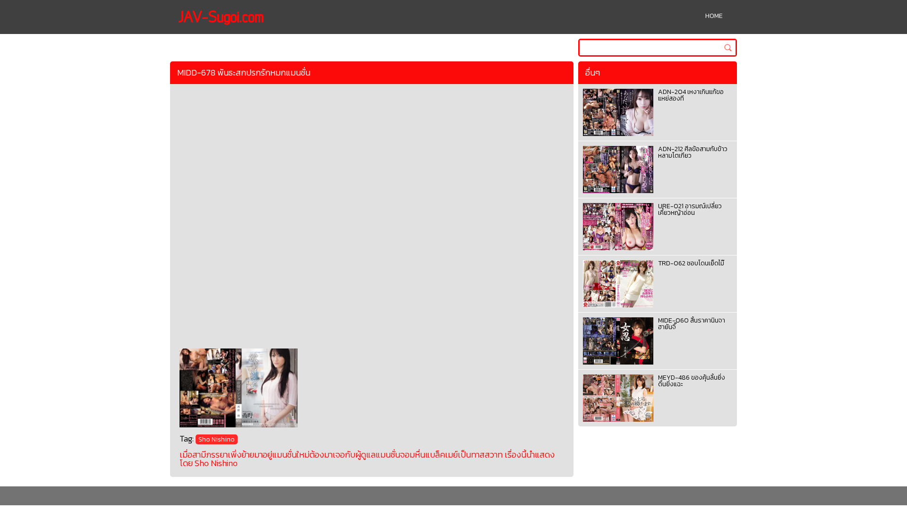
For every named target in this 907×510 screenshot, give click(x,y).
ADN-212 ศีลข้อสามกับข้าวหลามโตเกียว (692, 152)
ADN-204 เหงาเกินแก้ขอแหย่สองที (691, 95)
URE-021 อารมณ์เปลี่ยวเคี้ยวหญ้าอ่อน (690, 209)
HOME (714, 16)
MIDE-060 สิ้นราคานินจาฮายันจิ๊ (691, 323)
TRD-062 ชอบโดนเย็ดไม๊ (691, 263)
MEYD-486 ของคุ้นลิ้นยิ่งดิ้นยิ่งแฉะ (691, 381)
